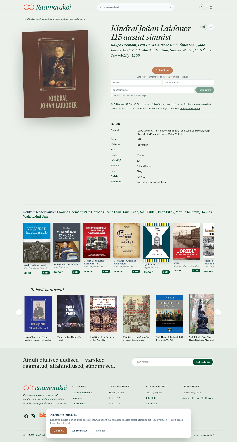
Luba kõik (59, 430)
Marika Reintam (155, 50)
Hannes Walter (181, 50)
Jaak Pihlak (197, 130)
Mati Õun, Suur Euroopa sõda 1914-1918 (102, 338)
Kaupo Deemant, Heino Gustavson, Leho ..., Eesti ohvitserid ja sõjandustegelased (37, 338)
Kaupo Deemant (123, 44)
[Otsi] (171, 7)
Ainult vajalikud (80, 430)
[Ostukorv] (211, 7)
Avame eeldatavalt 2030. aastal (197, 398)
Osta (46, 273)
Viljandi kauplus (156, 386)
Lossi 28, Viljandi (154, 393)
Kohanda (100, 430)
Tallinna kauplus (119, 386)
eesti (44, 19)
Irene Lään (169, 44)
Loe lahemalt (63, 423)
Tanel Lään (188, 44)
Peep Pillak (132, 50)
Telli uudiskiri (203, 362)
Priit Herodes (148, 44)
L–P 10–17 (114, 404)
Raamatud (36, 19)
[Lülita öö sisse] (202, 7)
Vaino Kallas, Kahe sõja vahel (69, 338)
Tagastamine (78, 404)
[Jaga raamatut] (203, 27)
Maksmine (77, 398)
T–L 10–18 (151, 398)
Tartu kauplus (191, 386)
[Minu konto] (206, 7)
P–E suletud (152, 404)
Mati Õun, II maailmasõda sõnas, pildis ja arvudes (136, 338)
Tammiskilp (120, 55)
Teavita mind (204, 90)
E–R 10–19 (114, 398)
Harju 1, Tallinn (116, 393)
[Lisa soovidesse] (211, 27)
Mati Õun (202, 50)
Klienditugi (79, 386)
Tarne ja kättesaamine (190, 108)
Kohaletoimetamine (82, 393)
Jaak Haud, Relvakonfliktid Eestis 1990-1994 (169, 338)
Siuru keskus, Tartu (191, 393)
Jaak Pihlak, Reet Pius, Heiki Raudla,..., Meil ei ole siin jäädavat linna (202, 338)
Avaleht (26, 19)
